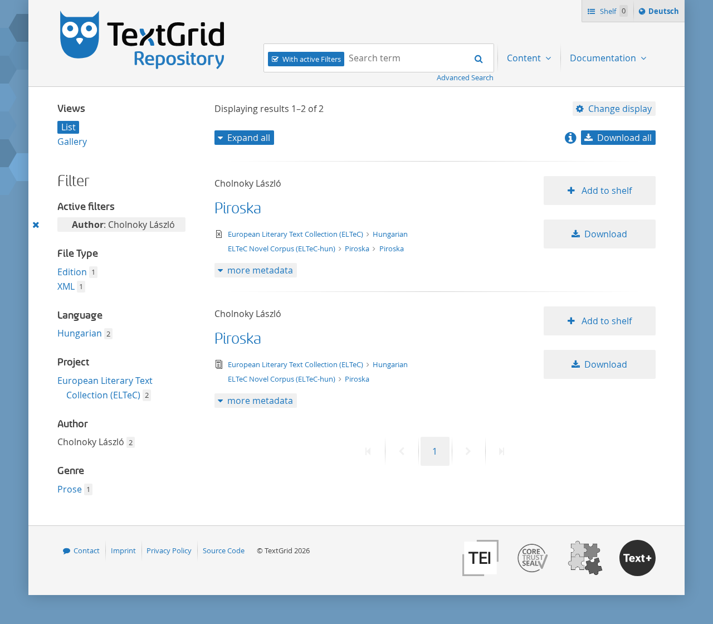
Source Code (224, 550)
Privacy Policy (169, 550)
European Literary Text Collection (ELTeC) (296, 234)
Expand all (248, 137)
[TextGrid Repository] (142, 14)
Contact (87, 550)
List (68, 127)
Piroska (237, 208)
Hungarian (79, 333)
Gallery (72, 141)
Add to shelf (605, 190)
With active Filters (311, 59)
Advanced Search (465, 77)
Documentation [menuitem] (604, 58)
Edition (72, 272)
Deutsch (665, 14)
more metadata (260, 270)
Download (605, 234)
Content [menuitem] (525, 58)
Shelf (612, 11)
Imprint (123, 550)
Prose (69, 489)
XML (66, 286)
